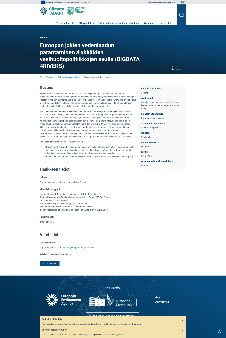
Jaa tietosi (51, 263)
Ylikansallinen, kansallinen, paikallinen (119, 23)
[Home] (41, 77)
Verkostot (166, 23)
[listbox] (66, 2)
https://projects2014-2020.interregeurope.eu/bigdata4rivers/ (67, 247)
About (157, 297)
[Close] (182, 320)
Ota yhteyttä (161, 301)
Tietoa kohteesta (65, 23)
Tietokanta (50, 77)
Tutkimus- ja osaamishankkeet (69, 77)
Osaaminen (150, 23)
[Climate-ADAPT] (107, 11)
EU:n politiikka (86, 23)
